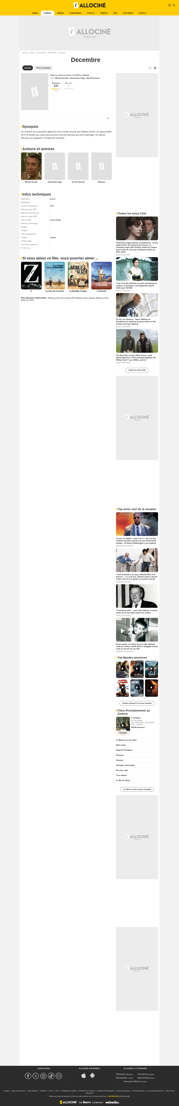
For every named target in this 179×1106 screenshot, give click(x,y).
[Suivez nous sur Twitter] (36, 1076)
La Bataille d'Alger (78, 291)
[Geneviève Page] (54, 166)
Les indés (128, 13)
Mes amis (68, 83)
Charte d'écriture (138, 1091)
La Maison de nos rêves (126, 740)
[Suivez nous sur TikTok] (51, 1076)
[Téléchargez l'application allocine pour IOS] (85, 1075)
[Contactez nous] (59, 1076)
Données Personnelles (105, 1091)
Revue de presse (123, 1091)
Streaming (75, 13)
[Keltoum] (101, 166)
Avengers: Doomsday (125, 765)
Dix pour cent (122, 770)
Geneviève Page (77, 78)
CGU (51, 1091)
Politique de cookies (69, 1091)
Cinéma (47, 13)
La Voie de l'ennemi (54, 291)
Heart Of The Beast (124, 750)
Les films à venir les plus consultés (137, 789)
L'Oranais (101, 291)
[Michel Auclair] (31, 166)
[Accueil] (89, 5)
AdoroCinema (143, 1078)
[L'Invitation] (123, 726)
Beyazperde (121, 1078)
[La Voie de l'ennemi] (54, 275)
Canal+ (143, 13)
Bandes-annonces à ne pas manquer (137, 703)
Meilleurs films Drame (85, 298)
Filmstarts (120, 1074)
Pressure (120, 755)
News (35, 13)
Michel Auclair (62, 78)
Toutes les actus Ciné (137, 370)
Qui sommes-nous (19, 1091)
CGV (57, 1091)
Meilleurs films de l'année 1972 (61, 298)
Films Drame (52, 53)
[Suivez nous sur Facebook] (28, 1076)
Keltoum (101, 182)
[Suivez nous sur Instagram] (43, 1076)
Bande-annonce (138, 727)
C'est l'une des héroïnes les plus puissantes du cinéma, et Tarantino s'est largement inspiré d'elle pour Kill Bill (136, 285)
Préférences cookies (87, 1091)
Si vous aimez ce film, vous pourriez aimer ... (60, 258)
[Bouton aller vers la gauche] (150, 68)
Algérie (52, 199)
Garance (119, 760)
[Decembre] (34, 91)
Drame (86, 75)
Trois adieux (121, 775)
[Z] (31, 275)
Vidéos (104, 13)
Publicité (43, 1091)
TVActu (91, 13)
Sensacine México (132, 1081)
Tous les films (41, 53)
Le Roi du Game (123, 780)
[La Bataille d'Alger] (78, 275)
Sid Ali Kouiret (93, 78)
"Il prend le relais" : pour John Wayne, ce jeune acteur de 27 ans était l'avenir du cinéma (136, 611)
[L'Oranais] (101, 275)
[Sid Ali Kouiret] (78, 166)
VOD (115, 13)
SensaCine (143, 1074)
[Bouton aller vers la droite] (155, 68)
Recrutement (33, 1091)
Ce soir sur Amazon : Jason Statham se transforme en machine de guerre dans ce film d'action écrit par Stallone (136, 321)
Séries (60, 13)
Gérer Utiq (170, 1091)
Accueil (24, 53)
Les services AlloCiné (155, 1091)
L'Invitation (136, 718)
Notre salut (120, 745)
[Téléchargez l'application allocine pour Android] (94, 1075)
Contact (6, 1091)
